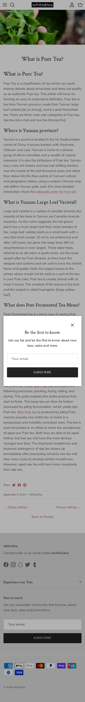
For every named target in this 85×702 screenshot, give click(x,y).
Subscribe (42, 372)
